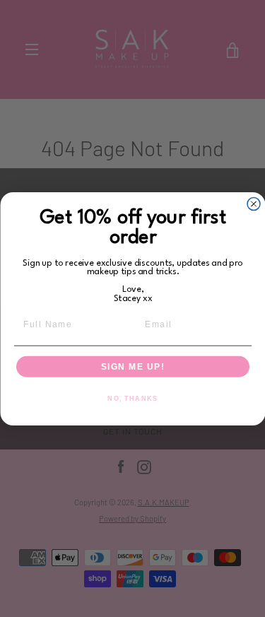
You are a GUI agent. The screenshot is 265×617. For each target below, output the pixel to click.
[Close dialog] (253, 203)
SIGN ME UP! (132, 366)
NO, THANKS (132, 398)
